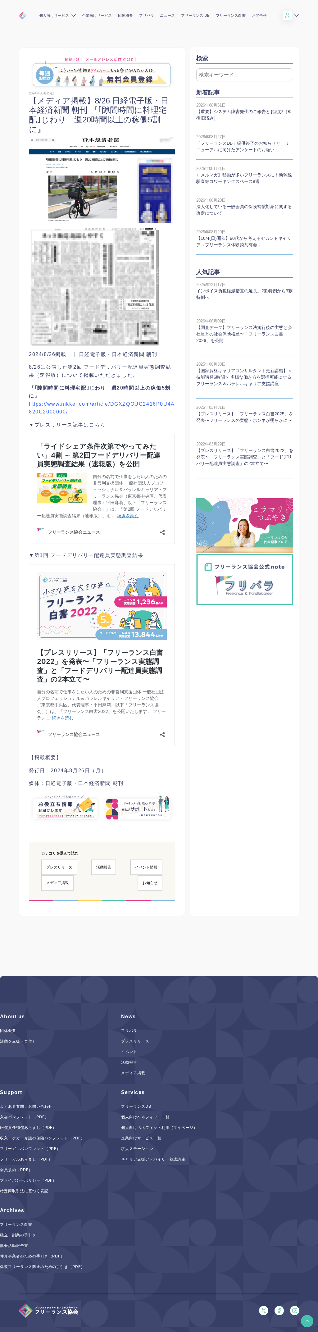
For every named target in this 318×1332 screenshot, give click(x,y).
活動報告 (103, 867)
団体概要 (125, 15)
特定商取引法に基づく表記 (24, 1191)
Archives (12, 1210)
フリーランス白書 (231, 15)
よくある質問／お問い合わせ (26, 1106)
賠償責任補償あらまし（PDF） (28, 1127)
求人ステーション (137, 1149)
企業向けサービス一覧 (141, 1138)
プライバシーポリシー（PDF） (28, 1180)
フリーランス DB (195, 15)
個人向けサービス (54, 15)
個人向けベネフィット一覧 (145, 1117)
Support (11, 1092)
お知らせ (150, 883)
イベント (129, 1052)
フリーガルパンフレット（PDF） (30, 1149)
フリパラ (146, 15)
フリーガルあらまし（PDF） (26, 1159)
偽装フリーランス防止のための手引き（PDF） (42, 1267)
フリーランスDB (136, 1106)
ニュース (167, 15)
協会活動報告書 (14, 1245)
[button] (307, 1321)
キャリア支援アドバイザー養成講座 (153, 1159)
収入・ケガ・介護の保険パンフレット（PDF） (42, 1138)
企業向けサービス (97, 15)
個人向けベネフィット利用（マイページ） (159, 1127)
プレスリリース (59, 867)
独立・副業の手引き (18, 1235)
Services (133, 1092)
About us (12, 1016)
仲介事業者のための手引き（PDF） (32, 1256)
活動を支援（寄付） (18, 1041)
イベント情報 (146, 867)
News (128, 1016)
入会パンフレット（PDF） (24, 1117)
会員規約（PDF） (16, 1170)
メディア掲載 (57, 883)
